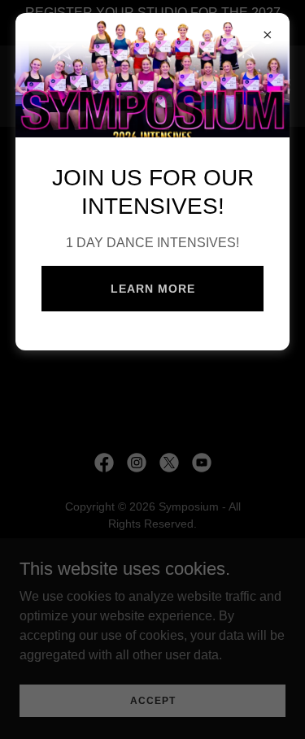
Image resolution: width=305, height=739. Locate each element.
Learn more (153, 288)
